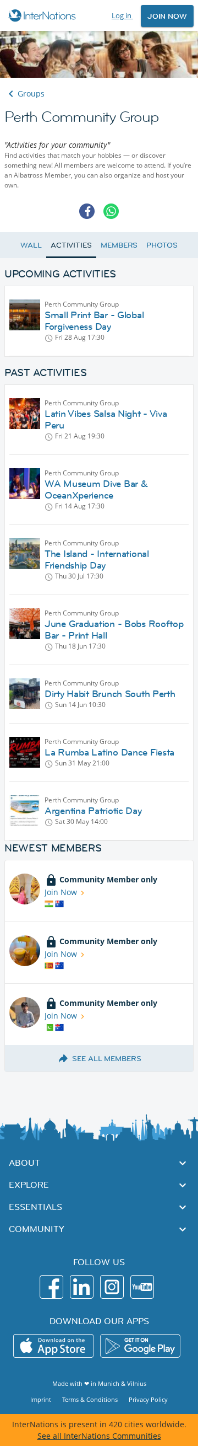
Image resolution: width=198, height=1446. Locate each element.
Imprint (40, 1399)
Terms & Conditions (90, 1399)
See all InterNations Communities (99, 1436)
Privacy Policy (148, 1399)
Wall (31, 245)
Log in (122, 15)
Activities (71, 245)
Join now (167, 16)
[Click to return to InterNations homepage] (43, 15)
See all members (106, 1058)
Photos (161, 245)
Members (119, 245)
